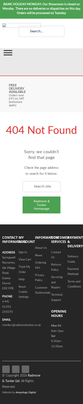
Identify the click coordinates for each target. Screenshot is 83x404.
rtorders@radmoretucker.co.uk (21, 325)
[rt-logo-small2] (21, 24)
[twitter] (15, 369)
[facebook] (6, 369)
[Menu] (8, 52)
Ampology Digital (26, 392)
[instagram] (25, 369)
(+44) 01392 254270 (7, 306)
